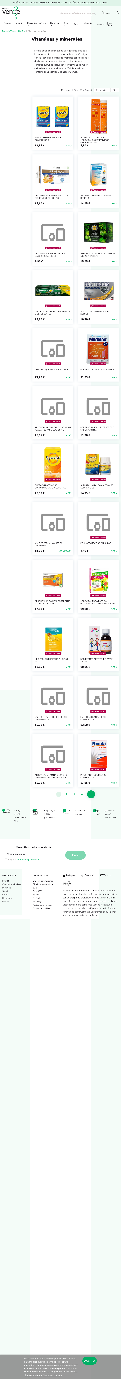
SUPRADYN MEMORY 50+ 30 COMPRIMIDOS (48, 139)
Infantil (5, 881)
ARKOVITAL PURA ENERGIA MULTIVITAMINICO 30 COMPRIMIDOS (97, 602)
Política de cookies (41, 908)
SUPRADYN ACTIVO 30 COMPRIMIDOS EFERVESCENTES (50, 486)
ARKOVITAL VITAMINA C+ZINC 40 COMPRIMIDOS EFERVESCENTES (51, 776)
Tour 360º (37, 891)
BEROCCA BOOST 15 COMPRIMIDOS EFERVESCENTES (52, 312)
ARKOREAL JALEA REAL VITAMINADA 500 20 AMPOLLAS (98, 254)
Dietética (6, 887)
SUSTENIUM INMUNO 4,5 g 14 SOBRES (94, 312)
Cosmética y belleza (11, 884)
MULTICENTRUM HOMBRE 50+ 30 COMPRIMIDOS (51, 718)
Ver (68, 145)
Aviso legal (38, 901)
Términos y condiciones (43, 884)
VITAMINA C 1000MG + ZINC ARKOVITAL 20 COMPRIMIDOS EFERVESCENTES (94, 140)
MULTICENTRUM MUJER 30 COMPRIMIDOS (93, 718)
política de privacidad (28, 859)
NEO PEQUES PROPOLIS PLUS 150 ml (51, 660)
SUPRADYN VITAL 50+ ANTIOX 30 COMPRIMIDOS (96, 486)
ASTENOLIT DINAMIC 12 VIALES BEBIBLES (95, 196)
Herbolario (7, 898)
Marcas (5, 901)
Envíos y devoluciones (43, 881)
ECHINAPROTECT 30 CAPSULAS (95, 543)
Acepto (89, 1361)
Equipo (36, 894)
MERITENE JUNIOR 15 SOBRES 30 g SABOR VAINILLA (97, 428)
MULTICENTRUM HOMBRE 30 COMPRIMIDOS (48, 544)
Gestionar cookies (52, 1375)
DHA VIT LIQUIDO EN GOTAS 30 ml (52, 369)
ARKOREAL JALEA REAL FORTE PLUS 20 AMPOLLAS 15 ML (52, 602)
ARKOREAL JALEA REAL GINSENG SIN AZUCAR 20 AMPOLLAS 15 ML (53, 428)
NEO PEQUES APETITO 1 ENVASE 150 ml (96, 660)
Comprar (64, 551)
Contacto (37, 898)
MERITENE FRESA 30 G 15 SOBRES (97, 369)
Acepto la (23, 860)
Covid (5, 894)
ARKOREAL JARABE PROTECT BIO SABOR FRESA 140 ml (51, 254)
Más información (33, 1375)
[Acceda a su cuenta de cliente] (117, 13)
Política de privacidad (43, 905)
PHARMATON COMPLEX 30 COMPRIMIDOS (93, 776)
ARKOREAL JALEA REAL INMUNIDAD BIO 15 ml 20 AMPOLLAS (52, 196)
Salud (5, 891)
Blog (35, 887)
